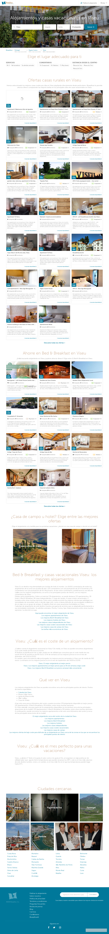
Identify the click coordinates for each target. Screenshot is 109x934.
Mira (57, 868)
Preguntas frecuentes (37, 904)
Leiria (58, 853)
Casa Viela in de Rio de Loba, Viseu (18, 253)
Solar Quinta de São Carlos (48, 416)
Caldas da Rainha (38, 859)
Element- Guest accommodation (50, 217)
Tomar (82, 859)
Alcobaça (35, 876)
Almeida (59, 862)
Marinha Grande (37, 868)
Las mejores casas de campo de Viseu (54, 627)
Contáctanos (34, 914)
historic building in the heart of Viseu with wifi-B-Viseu (24, 324)
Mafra (82, 868)
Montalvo (35, 853)
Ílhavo (9, 865)
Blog (31, 909)
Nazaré (34, 856)
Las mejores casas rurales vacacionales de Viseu (54, 625)
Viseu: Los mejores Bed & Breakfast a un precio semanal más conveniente (54, 668)
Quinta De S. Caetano (14, 488)
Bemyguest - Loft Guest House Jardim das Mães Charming (26, 380)
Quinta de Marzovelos (80, 452)
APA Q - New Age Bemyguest (82, 288)
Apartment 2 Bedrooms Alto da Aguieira (20, 109)
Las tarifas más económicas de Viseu (54, 629)
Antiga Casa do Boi (46, 452)
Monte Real (60, 870)
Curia (82, 870)
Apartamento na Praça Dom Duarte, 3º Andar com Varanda (59, 109)
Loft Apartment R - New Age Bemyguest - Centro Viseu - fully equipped (30, 288)
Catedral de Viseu (24, 692)
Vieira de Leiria (12, 870)
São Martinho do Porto (64, 865)
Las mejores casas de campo (54, 730)
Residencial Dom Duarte (48, 380)
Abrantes (83, 865)
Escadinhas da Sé (78, 253)
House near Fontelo (46, 145)
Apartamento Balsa (46, 324)
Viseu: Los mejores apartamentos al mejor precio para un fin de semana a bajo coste (54, 666)
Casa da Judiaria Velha (47, 488)
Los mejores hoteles (54, 723)
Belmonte (83, 853)
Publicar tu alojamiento (38, 893)
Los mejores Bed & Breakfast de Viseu (54, 618)
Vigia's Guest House (46, 288)
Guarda (58, 856)
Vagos (34, 870)
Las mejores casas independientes (54, 725)
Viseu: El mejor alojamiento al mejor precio (54, 663)
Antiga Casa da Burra (79, 145)
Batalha (58, 873)
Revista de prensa (36, 906)
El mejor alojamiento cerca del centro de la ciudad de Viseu (54, 716)
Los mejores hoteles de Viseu (54, 620)
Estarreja (83, 862)
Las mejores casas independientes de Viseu (54, 622)
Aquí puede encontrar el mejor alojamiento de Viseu (54, 613)
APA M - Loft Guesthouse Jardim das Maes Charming (89, 217)
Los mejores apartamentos (54, 719)
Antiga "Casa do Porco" (14, 452)
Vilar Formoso (37, 865)
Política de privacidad (37, 899)
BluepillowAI (34, 917)
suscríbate (93, 894)
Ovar (9, 873)
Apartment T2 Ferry (13, 217)
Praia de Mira (12, 856)
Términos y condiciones (38, 901)
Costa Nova (11, 853)
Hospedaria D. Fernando (15, 416)
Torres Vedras (12, 868)
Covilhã (34, 873)
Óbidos (82, 856)
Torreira (58, 859)
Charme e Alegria (78, 416)
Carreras (33, 912)
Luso (82, 873)
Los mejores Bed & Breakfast (54, 721)
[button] (48, 927)
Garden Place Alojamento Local (83, 380)
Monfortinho (11, 859)
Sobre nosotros (35, 896)
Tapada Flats (44, 181)
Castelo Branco (13, 862)
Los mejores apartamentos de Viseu (54, 615)
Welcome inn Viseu (13, 145)
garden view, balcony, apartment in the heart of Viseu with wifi (27, 181)
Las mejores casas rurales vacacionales (54, 728)
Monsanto (35, 862)
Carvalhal (10, 876)
